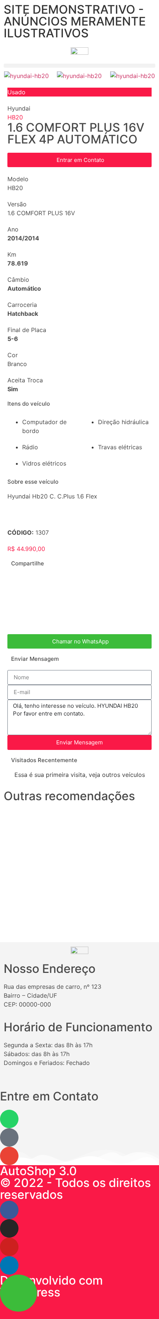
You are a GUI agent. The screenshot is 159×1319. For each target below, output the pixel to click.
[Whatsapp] (9, 1119)
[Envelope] (9, 1156)
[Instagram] (9, 1228)
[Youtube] (9, 1247)
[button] (79, 66)
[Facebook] (9, 1210)
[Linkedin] (9, 1265)
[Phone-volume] (9, 1137)
